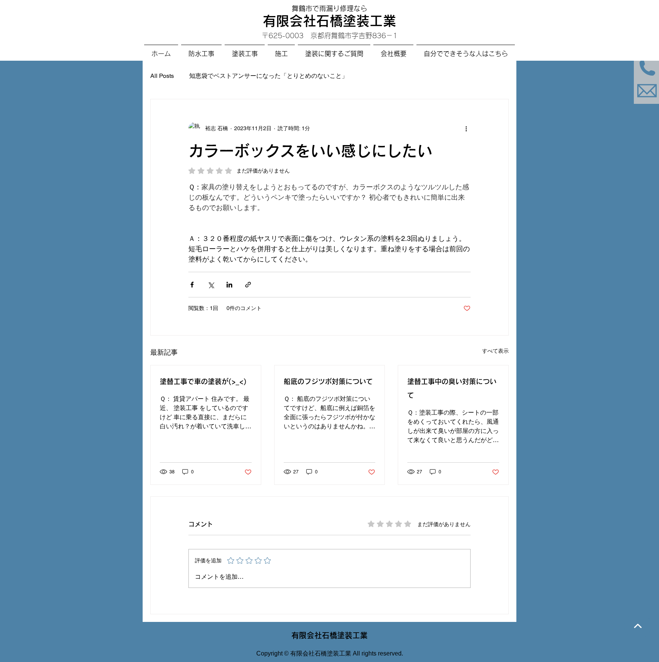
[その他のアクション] (466, 128)
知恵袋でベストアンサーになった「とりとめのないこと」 (268, 75)
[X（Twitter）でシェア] (210, 284)
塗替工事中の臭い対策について (452, 388)
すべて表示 (495, 351)
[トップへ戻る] (637, 626)
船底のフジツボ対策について (328, 381)
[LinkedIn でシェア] (229, 284)
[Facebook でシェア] (192, 284)
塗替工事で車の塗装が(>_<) (203, 381)
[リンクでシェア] (248, 284)
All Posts (162, 75)
